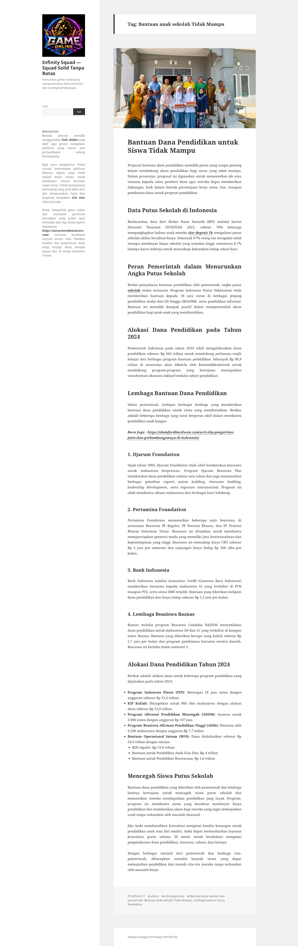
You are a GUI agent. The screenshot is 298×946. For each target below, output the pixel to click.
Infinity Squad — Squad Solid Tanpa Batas (63, 67)
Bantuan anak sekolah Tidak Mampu (168, 900)
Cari (45, 106)
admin (155, 896)
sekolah (134, 290)
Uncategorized (174, 896)
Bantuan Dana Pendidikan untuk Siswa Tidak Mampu (183, 146)
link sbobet (70, 140)
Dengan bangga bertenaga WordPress (153, 937)
